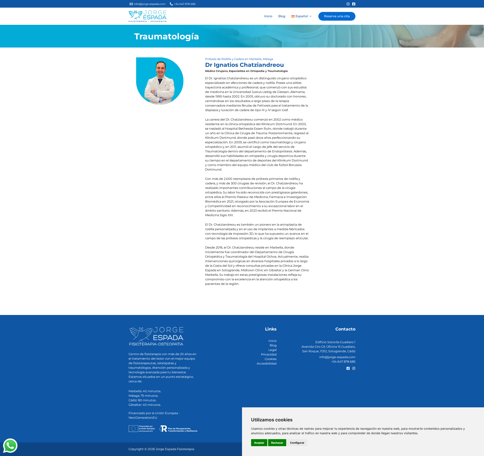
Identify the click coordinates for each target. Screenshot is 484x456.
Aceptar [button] (259, 442)
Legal (272, 350)
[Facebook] (353, 4)
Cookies (271, 359)
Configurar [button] (297, 442)
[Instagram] (348, 4)
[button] (301, 16)
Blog (281, 16)
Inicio (268, 16)
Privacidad (269, 354)
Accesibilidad (267, 363)
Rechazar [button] (277, 442)
